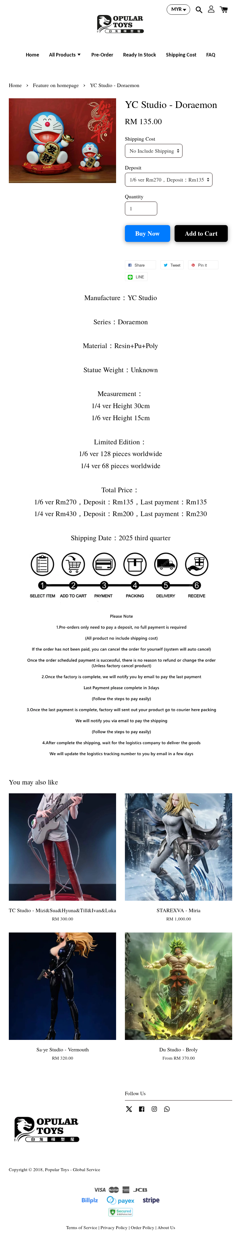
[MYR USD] (178, 9)
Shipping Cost (181, 55)
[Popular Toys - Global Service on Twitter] (129, 1111)
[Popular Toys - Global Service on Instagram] (154, 1111)
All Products (63, 55)
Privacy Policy (114, 1227)
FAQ (210, 55)
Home (32, 55)
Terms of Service (81, 1227)
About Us (166, 1227)
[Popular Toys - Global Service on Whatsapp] (167, 1111)
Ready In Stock (139, 55)
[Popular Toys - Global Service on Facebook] (142, 1111)
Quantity (134, 196)
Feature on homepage (56, 85)
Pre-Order (102, 55)
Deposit (133, 167)
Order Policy (142, 1227)
